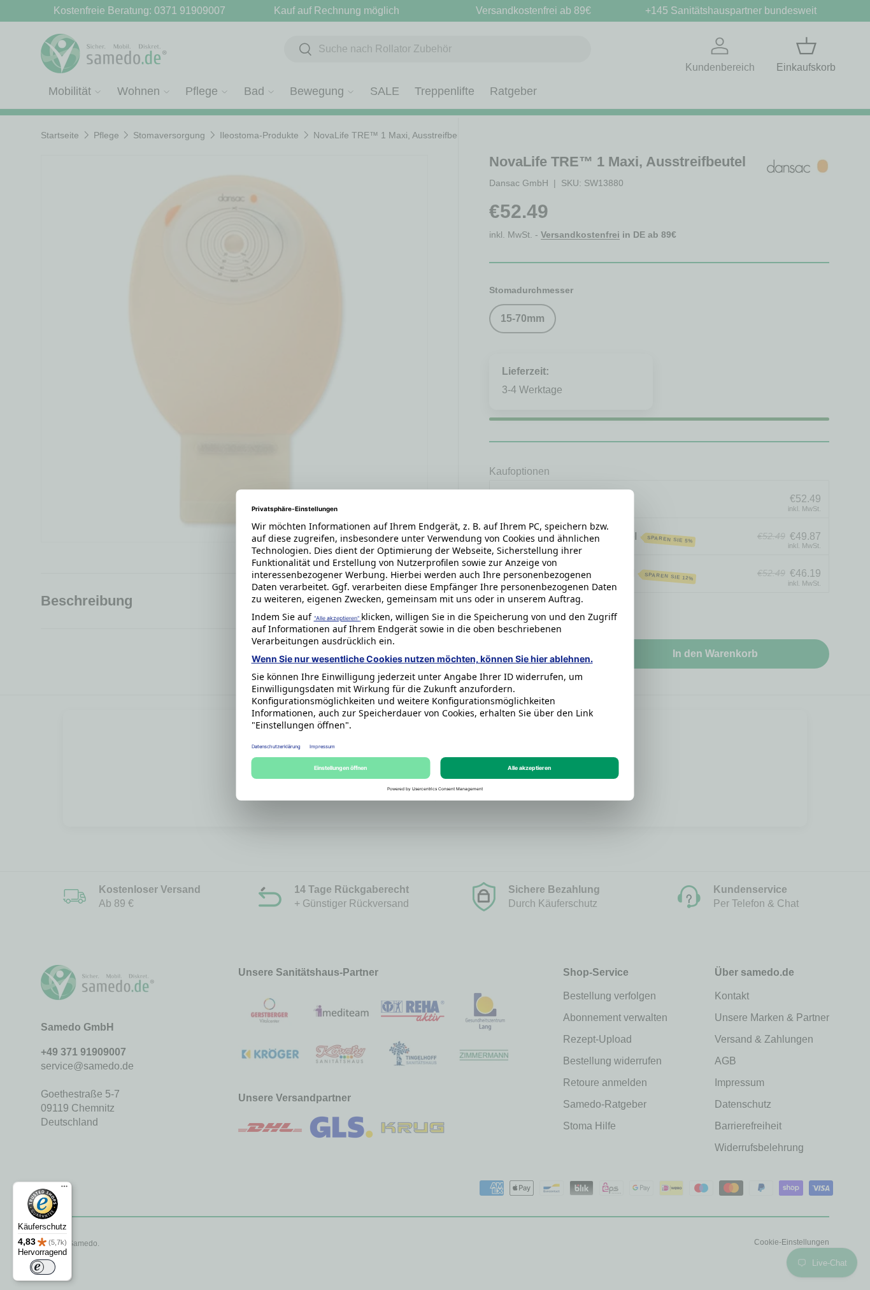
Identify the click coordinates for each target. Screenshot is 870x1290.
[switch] (42, 1267)
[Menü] (64, 1189)
